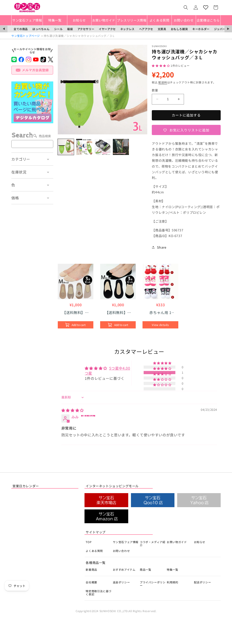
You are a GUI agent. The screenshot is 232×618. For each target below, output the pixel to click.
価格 (15, 197)
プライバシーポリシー (152, 583)
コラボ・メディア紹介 (152, 543)
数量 (155, 90)
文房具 (162, 29)
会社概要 (91, 582)
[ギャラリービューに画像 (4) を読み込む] (121, 147)
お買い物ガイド (177, 542)
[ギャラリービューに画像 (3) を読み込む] (102, 147)
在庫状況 (18, 172)
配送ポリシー (202, 582)
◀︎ (3, 29)
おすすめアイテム (124, 569)
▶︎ (228, 29)
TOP (89, 542)
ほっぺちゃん (41, 29)
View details (160, 325)
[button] (186, 7)
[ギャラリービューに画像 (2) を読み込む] (84, 147)
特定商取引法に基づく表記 (98, 592)
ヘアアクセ (146, 29)
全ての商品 (21, 29)
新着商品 (91, 569)
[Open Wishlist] (206, 7)
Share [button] (161, 247)
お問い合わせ (121, 551)
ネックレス (127, 29)
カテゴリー (20, 159)
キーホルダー (201, 29)
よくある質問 (94, 551)
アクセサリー (85, 29)
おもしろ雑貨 (179, 29)
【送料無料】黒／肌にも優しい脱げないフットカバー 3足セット (118, 312)
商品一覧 (145, 569)
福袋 (70, 29)
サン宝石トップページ (25, 36)
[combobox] (32, 144)
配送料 (162, 82)
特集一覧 (172, 569)
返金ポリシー (121, 582)
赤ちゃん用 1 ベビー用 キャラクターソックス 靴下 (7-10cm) (160, 312)
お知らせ (199, 542)
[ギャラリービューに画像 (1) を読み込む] (66, 147)
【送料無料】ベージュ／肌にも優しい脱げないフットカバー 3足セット (75, 312)
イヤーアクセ (107, 29)
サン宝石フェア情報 (125, 542)
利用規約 (172, 582)
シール (58, 29)
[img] (72, 410)
